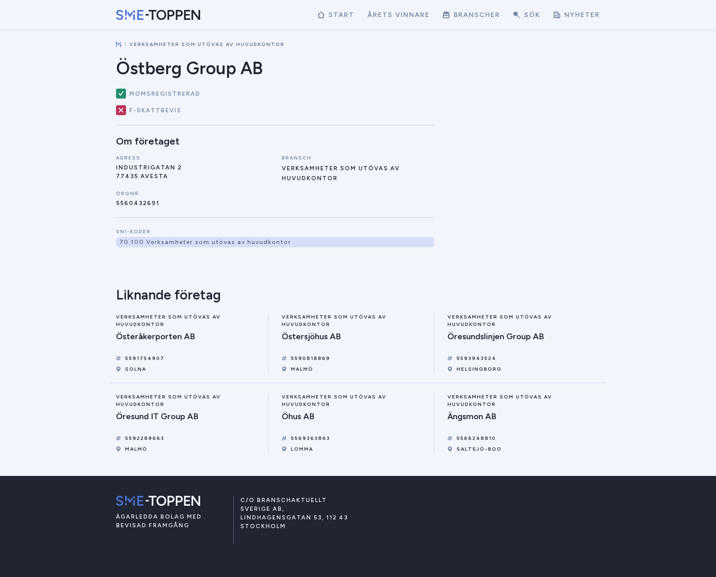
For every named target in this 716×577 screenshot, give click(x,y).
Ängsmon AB (472, 416)
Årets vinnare (399, 15)
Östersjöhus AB (311, 336)
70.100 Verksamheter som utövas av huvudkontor (205, 242)
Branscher (475, 15)
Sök (531, 15)
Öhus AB (298, 416)
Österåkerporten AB (155, 336)
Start (340, 15)
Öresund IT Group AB (157, 416)
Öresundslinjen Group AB (496, 336)
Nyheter (581, 15)
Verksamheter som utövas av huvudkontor (207, 44)
